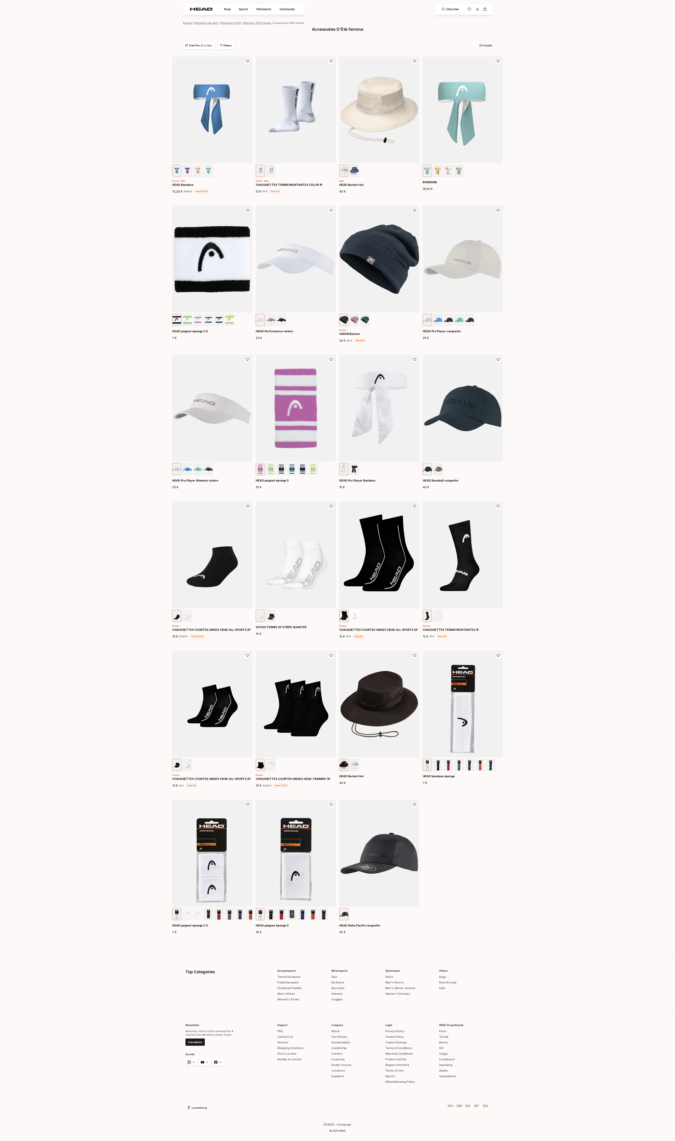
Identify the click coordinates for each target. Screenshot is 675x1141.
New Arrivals (448, 982)
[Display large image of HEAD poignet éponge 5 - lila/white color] (313, 469)
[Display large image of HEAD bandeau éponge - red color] (448, 765)
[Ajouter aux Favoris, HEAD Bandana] (248, 61)
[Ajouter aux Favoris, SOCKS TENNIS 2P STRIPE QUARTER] (331, 506)
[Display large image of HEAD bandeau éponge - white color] (427, 765)
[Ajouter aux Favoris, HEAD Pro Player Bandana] (415, 359)
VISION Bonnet (349, 334)
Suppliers (337, 1076)
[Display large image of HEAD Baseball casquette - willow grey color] (437, 469)
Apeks (443, 1070)
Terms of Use (394, 1070)
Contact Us (285, 1037)
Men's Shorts (394, 982)
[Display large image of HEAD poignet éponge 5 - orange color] (313, 914)
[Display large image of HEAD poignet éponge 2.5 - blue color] (240, 914)
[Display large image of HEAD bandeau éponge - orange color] (480, 765)
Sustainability (340, 1042)
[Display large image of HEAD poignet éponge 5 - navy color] (323, 914)
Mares (443, 1042)
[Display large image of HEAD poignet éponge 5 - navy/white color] (302, 469)
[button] (227, 9)
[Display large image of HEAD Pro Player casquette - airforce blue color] (437, 320)
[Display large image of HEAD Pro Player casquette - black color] (448, 320)
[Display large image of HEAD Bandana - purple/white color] (187, 171)
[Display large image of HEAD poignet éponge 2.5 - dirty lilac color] (197, 914)
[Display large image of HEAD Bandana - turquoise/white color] (208, 171)
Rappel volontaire (397, 1065)
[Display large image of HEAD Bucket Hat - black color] (343, 765)
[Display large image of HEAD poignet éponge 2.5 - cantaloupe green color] (187, 914)
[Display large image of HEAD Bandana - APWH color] (197, 171)
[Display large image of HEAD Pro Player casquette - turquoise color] (459, 320)
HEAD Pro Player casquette (442, 331)
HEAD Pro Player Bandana (357, 480)
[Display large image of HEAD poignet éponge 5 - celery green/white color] (270, 469)
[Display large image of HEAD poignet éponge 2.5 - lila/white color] (229, 320)
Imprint (390, 1076)
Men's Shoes (286, 993)
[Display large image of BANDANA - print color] (448, 171)
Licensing (337, 1059)
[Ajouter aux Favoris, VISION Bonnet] (415, 210)
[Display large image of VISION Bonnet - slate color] (364, 320)
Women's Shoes (288, 999)
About (335, 1031)
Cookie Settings (396, 1042)
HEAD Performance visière (274, 331)
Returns (282, 1042)
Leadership (339, 1048)
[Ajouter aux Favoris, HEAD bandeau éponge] (498, 655)
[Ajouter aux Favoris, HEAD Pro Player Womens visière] (248, 359)
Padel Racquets (288, 982)
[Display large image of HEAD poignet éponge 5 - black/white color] (281, 469)
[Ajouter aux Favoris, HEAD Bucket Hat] (415, 61)
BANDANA (430, 182)
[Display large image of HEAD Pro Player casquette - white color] (427, 320)
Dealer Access (341, 1065)
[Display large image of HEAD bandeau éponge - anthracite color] (459, 765)
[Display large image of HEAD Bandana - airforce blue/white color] (176, 171)
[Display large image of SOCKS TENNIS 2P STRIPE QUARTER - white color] (260, 616)
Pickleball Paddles (289, 988)
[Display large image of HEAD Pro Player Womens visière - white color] (176, 469)
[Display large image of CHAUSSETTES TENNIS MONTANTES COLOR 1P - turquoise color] (270, 171)
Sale (442, 988)
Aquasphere (447, 1076)
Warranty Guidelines (399, 1053)
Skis (334, 977)
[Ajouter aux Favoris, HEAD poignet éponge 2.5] (248, 210)
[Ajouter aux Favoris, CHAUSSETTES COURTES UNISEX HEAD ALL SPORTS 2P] (248, 506)
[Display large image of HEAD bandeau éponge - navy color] (490, 765)
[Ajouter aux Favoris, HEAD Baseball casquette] (498, 359)
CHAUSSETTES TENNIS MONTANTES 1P (451, 630)
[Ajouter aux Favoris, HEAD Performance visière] (331, 210)
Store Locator (287, 1053)
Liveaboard (446, 1059)
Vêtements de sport (206, 22)
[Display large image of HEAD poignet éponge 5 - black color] (270, 914)
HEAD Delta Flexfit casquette (359, 925)
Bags (442, 977)
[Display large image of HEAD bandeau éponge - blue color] (469, 765)
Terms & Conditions (398, 1048)
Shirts (389, 977)
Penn (442, 1031)
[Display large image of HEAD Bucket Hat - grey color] (354, 765)
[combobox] (198, 45)
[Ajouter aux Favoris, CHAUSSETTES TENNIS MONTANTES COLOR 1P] (331, 61)
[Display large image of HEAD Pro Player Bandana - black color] (354, 469)
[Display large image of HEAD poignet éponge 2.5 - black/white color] (176, 320)
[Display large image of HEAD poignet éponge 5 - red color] (281, 914)
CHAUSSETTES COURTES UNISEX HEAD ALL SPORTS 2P (211, 630)
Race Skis (337, 988)
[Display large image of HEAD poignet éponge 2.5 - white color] (176, 914)
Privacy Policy (394, 1031)
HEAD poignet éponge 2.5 (190, 331)
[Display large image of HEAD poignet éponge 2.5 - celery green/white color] (187, 320)
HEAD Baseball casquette (440, 480)
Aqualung (445, 1065)
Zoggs (443, 1053)
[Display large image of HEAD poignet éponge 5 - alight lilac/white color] (260, 469)
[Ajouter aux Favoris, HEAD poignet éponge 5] (331, 359)
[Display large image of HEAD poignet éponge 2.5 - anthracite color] (229, 914)
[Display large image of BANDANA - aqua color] (427, 171)
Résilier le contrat (289, 1059)
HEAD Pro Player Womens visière (195, 480)
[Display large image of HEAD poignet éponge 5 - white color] (260, 914)
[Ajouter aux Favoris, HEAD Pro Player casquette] (498, 210)
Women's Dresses (397, 993)
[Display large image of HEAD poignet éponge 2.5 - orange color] (250, 914)
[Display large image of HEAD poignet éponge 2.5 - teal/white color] (208, 320)
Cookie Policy (394, 1037)
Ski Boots (337, 982)
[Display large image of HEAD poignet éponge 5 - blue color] (302, 914)
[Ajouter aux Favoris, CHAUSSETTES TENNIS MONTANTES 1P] (498, 506)
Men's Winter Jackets (400, 988)
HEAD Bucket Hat (351, 185)
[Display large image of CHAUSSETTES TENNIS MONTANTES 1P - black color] (427, 616)
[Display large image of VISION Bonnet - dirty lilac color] (354, 320)
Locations (338, 1070)
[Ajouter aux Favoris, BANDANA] (498, 61)
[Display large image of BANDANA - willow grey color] (459, 171)
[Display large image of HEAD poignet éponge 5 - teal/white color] (292, 469)
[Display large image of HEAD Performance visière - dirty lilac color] (270, 320)
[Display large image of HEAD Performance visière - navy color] (281, 320)
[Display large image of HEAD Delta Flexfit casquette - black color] (343, 914)
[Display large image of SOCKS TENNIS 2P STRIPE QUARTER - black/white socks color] (270, 616)
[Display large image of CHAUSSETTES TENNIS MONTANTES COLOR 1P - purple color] (260, 171)
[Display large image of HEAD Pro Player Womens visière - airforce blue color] (187, 469)
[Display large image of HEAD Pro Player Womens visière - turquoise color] (197, 469)
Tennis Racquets (288, 977)
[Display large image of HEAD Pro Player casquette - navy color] (469, 320)
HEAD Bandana (182, 185)
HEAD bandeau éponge (439, 776)
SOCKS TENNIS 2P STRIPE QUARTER (281, 627)
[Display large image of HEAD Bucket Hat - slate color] (354, 171)
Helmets (337, 993)
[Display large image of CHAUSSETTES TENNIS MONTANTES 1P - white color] (437, 616)
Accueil (187, 22)
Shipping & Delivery (290, 1048)
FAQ (280, 1031)
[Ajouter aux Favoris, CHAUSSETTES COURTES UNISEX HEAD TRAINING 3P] (331, 655)
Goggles (337, 999)
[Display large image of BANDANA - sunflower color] (437, 171)
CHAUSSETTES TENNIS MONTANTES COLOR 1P (289, 185)
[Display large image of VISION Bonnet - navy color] (343, 320)
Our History (339, 1037)
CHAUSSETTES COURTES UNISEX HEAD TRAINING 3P (293, 779)
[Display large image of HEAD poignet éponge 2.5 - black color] (208, 914)
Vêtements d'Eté (230, 22)
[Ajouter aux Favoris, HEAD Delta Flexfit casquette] (415, 804)
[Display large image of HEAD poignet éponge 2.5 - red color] (219, 914)
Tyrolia (443, 1037)
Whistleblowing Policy (400, 1082)
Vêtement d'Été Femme (257, 22)
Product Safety (395, 1059)
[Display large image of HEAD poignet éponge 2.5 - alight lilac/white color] (197, 320)
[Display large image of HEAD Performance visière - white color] (260, 320)
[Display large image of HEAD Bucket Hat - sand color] (343, 171)
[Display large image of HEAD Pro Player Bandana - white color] (343, 469)
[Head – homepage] (201, 9)
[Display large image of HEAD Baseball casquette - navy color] (427, 469)
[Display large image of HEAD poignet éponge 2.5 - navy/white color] (219, 320)
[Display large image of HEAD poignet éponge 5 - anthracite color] (292, 914)
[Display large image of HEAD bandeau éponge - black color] (437, 765)
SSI (441, 1048)
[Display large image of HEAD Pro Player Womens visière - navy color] (208, 469)
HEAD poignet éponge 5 (272, 480)
